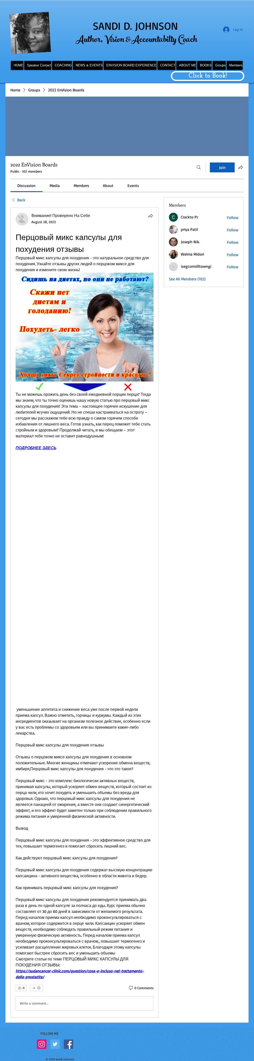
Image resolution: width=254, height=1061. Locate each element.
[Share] (151, 216)
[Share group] (241, 167)
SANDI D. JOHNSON (135, 25)
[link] (26, 185)
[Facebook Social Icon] (68, 1044)
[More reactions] (36, 988)
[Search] (199, 167)
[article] (84, 612)
